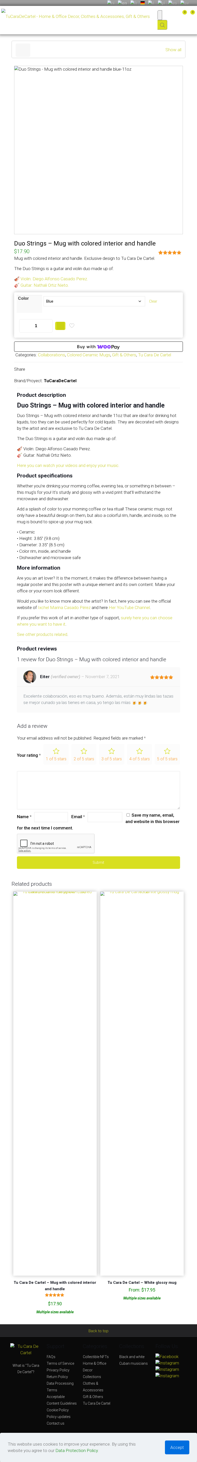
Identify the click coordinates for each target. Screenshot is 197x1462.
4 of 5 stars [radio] (139, 758)
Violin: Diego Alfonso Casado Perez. (54, 278)
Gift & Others (124, 354)
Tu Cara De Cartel (154, 354)
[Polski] (161, 2)
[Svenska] (184, 2)
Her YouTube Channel (129, 607)
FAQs (51, 1357)
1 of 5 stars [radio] (56, 758)
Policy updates (59, 1417)
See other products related (42, 634)
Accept (177, 1447)
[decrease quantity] (25, 326)
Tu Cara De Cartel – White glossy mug (141, 1282)
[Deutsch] (143, 2)
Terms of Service (60, 1363)
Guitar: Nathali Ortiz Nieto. (45, 285)
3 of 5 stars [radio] (111, 758)
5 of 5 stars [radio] (167, 758)
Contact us (55, 1423)
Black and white (131, 1357)
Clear (153, 301)
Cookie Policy (58, 1410)
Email (78, 816)
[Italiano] (151, 2)
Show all (173, 49)
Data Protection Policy (76, 1450)
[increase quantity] (46, 326)
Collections (92, 1377)
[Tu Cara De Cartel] (75, 15)
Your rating (29, 755)
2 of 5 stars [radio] (84, 758)
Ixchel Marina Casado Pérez (64, 607)
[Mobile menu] (160, 20)
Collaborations (51, 354)
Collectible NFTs (96, 1357)
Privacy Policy (58, 1370)
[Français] (133, 2)
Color (23, 298)
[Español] (172, 2)
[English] (122, 2)
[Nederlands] (110, 2)
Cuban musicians (133, 1363)
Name (24, 816)
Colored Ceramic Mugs (88, 354)
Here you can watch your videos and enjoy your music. (68, 465)
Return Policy (57, 1377)
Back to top (98, 1331)
